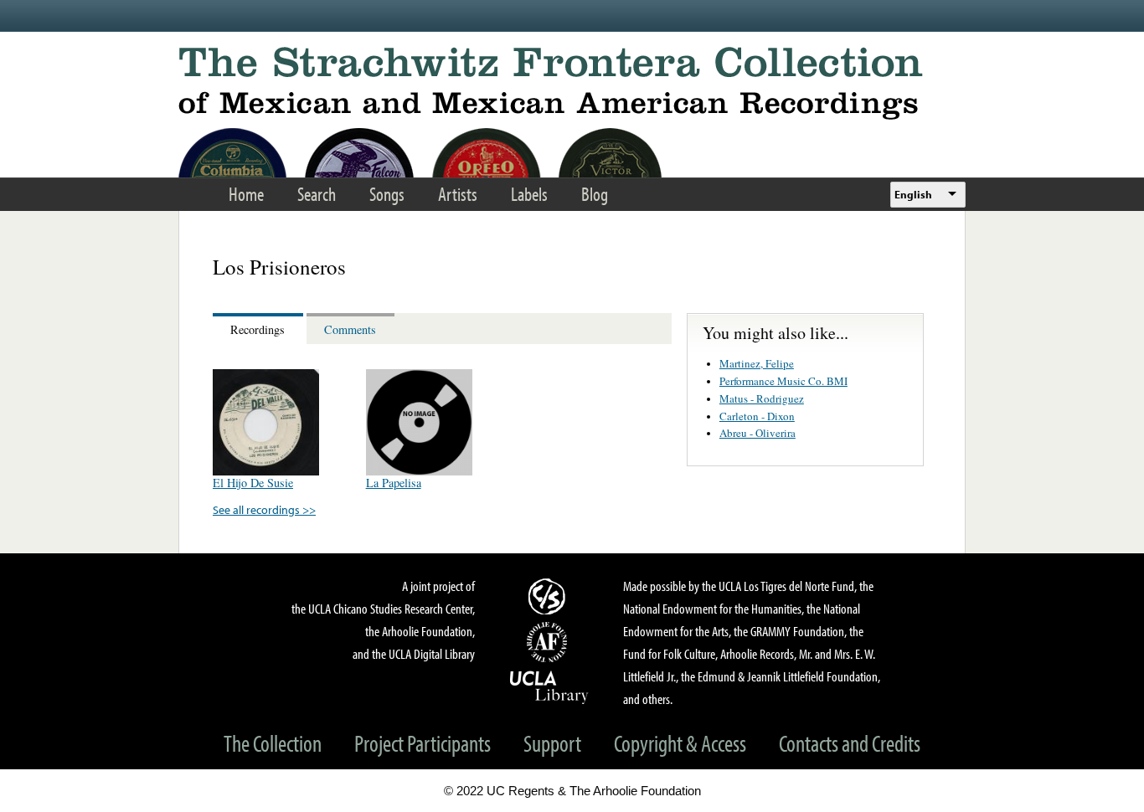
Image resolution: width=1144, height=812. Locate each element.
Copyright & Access (680, 743)
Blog (594, 194)
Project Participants (422, 743)
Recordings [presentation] (257, 329)
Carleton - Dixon (757, 416)
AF (549, 642)
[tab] (260, 328)
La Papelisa (393, 483)
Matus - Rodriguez (761, 398)
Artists (457, 194)
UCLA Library (549, 686)
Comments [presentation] (350, 329)
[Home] (572, 83)
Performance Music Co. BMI (783, 380)
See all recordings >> (264, 509)
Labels (529, 194)
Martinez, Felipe (756, 363)
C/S (549, 596)
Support (552, 743)
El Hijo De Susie (253, 483)
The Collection (273, 743)
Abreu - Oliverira (757, 432)
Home (246, 194)
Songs (387, 194)
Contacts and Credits (849, 743)
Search (316, 194)
